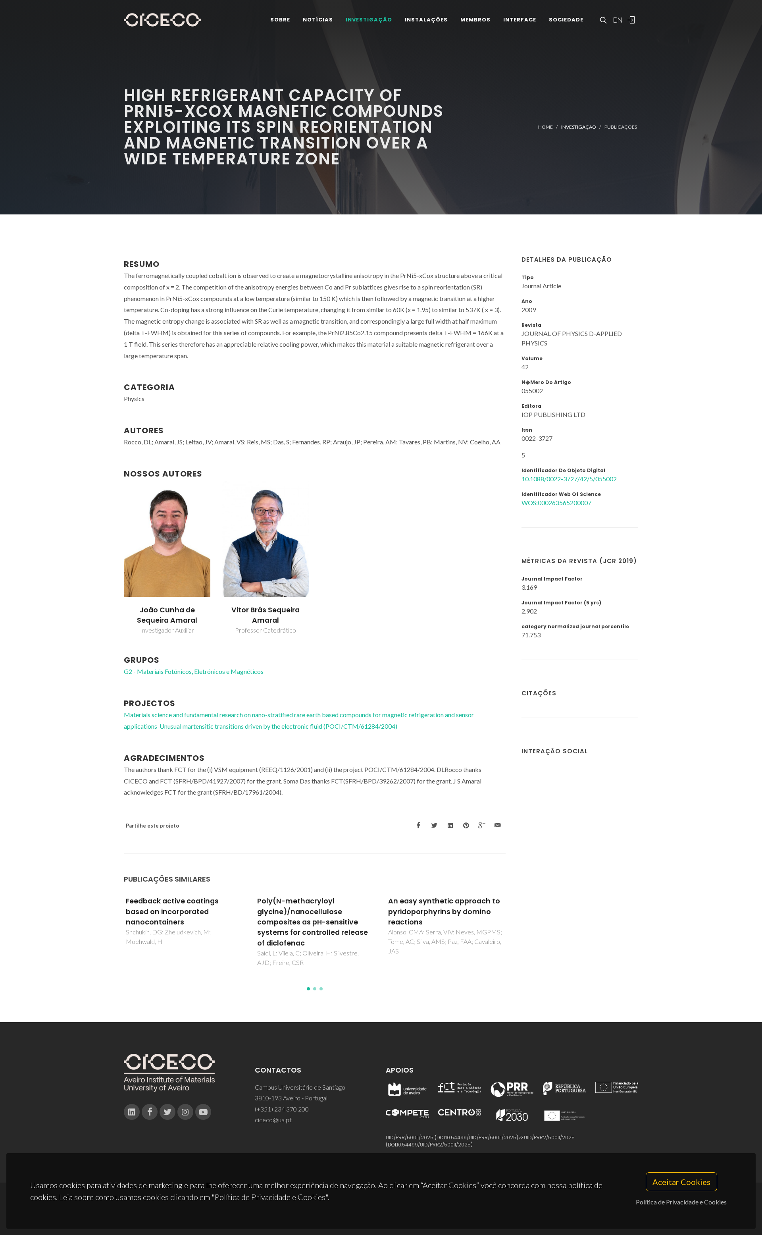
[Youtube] (203, 1112)
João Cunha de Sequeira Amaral (167, 615)
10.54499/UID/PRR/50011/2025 (481, 1137)
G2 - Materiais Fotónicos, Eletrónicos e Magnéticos (194, 671)
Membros (475, 19)
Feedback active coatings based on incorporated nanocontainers (172, 911)
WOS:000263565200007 (556, 502)
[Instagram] (185, 1112)
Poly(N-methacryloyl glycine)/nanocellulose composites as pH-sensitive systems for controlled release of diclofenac (312, 922)
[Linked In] (132, 1112)
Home (545, 127)
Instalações (426, 19)
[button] (308, 988)
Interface (519, 19)
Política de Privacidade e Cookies (681, 1202)
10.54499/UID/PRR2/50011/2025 (434, 1144)
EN (617, 20)
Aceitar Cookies (681, 1182)
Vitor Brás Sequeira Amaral (265, 615)
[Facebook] (150, 1112)
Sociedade (566, 19)
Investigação (369, 19)
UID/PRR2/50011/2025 (549, 1137)
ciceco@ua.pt (273, 1119)
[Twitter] (167, 1112)
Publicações (620, 127)
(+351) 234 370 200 (282, 1109)
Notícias (318, 19)
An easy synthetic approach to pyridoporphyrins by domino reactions (444, 911)
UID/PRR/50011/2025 (409, 1137)
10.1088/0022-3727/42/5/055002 (569, 478)
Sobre (280, 19)
